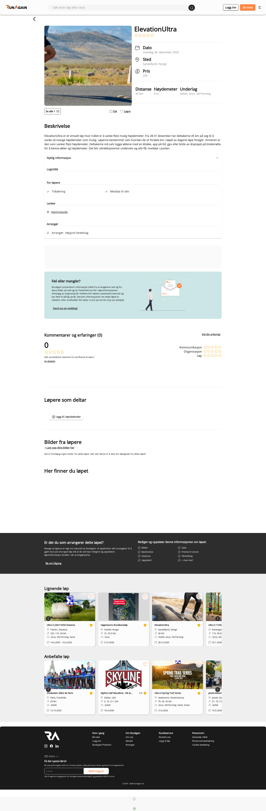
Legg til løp (164, 741)
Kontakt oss (165, 737)
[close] (134, 799)
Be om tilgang (53, 563)
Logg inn (230, 7)
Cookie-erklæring (201, 744)
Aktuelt (129, 741)
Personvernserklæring (203, 741)
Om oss (129, 737)
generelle (98, 776)
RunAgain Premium (101, 744)
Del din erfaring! (211, 334)
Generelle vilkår (200, 737)
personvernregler (85, 776)
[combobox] (120, 7)
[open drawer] (260, 7)
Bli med (248, 7)
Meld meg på (96, 771)
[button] (133, 158)
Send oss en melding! (65, 308)
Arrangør (130, 744)
